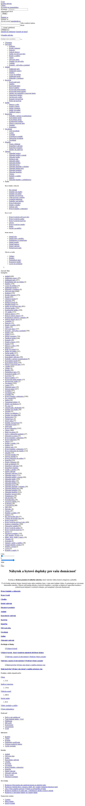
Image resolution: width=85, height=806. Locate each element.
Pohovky (12, 50)
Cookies (7, 799)
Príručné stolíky (10, 308)
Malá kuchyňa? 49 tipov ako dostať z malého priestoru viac (21, 669)
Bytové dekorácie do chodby (14, 451)
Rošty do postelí (10, 349)
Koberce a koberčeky (12, 524)
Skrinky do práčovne (16, 150)
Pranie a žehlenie (14, 144)
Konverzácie (9, 725)
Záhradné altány (14, 161)
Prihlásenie (8, 721)
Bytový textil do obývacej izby (19, 217)
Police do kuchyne (15, 101)
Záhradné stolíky (14, 157)
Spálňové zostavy (15, 112)
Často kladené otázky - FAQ (14, 719)
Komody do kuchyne (16, 99)
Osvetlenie (12, 140)
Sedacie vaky (13, 207)
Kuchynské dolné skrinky (17, 89)
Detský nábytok (14, 246)
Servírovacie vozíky (15, 97)
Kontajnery (12, 127)
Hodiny (7, 445)
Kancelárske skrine (15, 119)
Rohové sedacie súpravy (13, 316)
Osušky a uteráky (11, 470)
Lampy (11, 133)
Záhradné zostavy (15, 153)
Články (7, 738)
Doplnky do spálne (15, 194)
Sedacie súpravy (14, 52)
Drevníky (8, 509)
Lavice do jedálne (15, 74)
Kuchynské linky (14, 86)
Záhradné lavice (14, 165)
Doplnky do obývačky (16, 61)
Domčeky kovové (11, 494)
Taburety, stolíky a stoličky (14, 543)
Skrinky (8, 332)
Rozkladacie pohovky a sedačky (16, 317)
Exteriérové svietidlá (15, 136)
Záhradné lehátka (14, 163)
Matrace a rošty (14, 104)
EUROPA (8, 503)
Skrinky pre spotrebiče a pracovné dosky (22, 93)
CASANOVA (10, 505)
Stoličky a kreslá (10, 547)
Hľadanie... (4, 9)
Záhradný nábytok (11, 473)
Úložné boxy (9, 419)
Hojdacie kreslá (10, 302)
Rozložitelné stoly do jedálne (14, 282)
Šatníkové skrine (10, 338)
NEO (7, 507)
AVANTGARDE (11, 501)
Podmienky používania (12, 742)
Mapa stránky (9, 801)
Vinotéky (8, 539)
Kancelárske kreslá (15, 118)
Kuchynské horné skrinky (17, 91)
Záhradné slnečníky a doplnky (19, 166)
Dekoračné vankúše (11, 526)
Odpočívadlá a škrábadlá (13, 408)
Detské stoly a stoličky (16, 238)
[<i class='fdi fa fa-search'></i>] (21, 39)
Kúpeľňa (8, 460)
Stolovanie (8, 426)
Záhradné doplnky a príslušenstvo (20, 180)
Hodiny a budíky (14, 205)
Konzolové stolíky (15, 262)
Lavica (7, 548)
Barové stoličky (14, 88)
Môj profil (8, 723)
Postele (7, 344)
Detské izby (13, 237)
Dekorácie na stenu (11, 436)
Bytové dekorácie (15, 203)
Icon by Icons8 (10, 803)
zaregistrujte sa (16, 21)
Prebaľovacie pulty (15, 248)
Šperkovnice (9, 417)
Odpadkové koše (10, 424)
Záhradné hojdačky (15, 170)
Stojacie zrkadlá (10, 456)
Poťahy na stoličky (15, 228)
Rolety (11, 226)
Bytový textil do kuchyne (17, 221)
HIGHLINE (9, 498)
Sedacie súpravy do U (12, 319)
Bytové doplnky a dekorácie (18, 209)
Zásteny (11, 178)
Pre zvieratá (13, 190)
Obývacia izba (10, 291)
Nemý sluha (9, 421)
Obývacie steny (14, 59)
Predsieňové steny (15, 260)
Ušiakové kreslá (10, 299)
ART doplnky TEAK (12, 535)
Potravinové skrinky (15, 95)
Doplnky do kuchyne (16, 195)
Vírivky (11, 174)
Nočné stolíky (10, 353)
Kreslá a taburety (14, 48)
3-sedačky (8, 321)
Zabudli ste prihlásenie (8, 32)
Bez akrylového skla (12, 516)
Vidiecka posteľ (6, 691)
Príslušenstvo (9, 496)
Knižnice (12, 46)
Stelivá (7, 400)
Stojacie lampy (10, 389)
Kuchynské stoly (14, 82)
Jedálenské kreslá (14, 76)
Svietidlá (12, 134)
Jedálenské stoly (14, 69)
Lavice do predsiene (15, 264)
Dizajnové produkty (11, 533)
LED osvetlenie (14, 131)
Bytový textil (9, 520)
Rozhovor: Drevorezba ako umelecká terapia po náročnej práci (25, 785)
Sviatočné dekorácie (15, 199)
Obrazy (7, 430)
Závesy (11, 223)
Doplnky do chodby (15, 192)
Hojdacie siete (13, 159)
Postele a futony (14, 106)
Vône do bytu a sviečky (17, 197)
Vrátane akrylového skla (13, 518)
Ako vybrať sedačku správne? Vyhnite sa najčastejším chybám (25, 789)
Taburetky (8, 301)
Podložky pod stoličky (16, 201)
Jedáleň (7, 276)
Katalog (7, 737)
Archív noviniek (10, 746)
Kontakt (7, 740)
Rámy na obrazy (10, 432)
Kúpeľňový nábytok (15, 146)
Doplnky (12, 125)
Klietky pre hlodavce (12, 404)
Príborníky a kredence (16, 78)
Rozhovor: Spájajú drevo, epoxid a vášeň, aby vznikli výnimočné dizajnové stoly (31, 787)
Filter (2, 566)
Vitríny (11, 58)
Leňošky (12, 63)
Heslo (22, 25)
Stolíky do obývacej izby (17, 54)
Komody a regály (11, 550)
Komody (8, 340)
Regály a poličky (14, 56)
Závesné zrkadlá (10, 455)
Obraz (3, 677)
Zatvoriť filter (5, 271)
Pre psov (8, 406)
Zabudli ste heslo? (22, 32)
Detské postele (14, 242)
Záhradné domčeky (15, 172)
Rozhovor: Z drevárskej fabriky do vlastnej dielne (21, 792)
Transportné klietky (11, 402)
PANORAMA (10, 500)
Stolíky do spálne (14, 110)
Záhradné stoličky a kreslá (17, 155)
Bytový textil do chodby (17, 224)
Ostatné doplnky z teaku (13, 545)
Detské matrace (14, 244)
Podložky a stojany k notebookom (20, 116)
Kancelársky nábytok (12, 357)
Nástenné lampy (10, 387)
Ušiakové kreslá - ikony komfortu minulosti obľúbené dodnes (22, 652)
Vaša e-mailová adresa (27, 23)
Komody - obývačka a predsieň (19, 65)
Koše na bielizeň (10, 464)
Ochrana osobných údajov (13, 744)
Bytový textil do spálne (16, 219)
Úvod (7, 728)
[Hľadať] (1, 564)
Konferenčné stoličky (16, 121)
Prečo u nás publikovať (12, 717)
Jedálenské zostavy (15, 71)
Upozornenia (9, 727)
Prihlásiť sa (5, 29)
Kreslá (7, 297)
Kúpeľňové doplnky (15, 148)
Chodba (8, 366)
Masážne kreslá (10, 304)
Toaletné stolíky (10, 355)
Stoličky (12, 73)
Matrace (8, 347)
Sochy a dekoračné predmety (14, 434)
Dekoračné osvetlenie (16, 138)
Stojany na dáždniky (12, 413)
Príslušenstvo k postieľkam (18, 240)
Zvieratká (8, 541)
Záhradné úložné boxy (16, 168)
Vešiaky (11, 256)
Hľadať (4, 13)
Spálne (7, 334)
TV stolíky (8, 312)
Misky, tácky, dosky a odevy (14, 537)
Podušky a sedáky (15, 176)
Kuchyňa (8, 376)
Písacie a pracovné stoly (17, 123)
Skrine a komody (14, 108)
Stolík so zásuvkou (7, 684)
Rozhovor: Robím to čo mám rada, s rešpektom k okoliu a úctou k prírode (29, 791)
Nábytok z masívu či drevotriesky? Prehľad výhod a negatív (22, 661)
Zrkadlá (7, 411)
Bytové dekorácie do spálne (14, 458)
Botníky (11, 258)
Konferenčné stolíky (12, 310)
